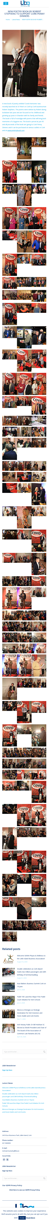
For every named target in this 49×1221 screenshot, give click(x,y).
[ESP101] (24, 764)
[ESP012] (39, 218)
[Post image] (8, 959)
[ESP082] (9, 648)
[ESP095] (24, 729)
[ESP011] (24, 218)
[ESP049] (9, 466)
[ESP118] (9, 885)
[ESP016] (9, 265)
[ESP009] (39, 189)
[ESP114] (39, 832)
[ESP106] (9, 786)
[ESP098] (24, 753)
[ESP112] (9, 838)
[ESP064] (9, 558)
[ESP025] (9, 314)
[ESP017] (24, 259)
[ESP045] (39, 432)
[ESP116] (24, 862)
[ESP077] (24, 626)
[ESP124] (9, 925)
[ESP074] (24, 615)
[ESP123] (39, 902)
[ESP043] (9, 432)
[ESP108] (39, 792)
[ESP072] (39, 592)
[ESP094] (9, 735)
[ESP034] (9, 384)
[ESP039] (39, 405)
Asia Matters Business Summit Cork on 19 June (31, 985)
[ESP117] (39, 862)
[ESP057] (39, 494)
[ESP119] (24, 879)
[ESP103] (9, 775)
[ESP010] (9, 218)
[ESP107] (24, 786)
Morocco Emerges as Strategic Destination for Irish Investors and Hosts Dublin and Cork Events (29, 1013)
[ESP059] (24, 517)
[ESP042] (39, 421)
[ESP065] (24, 558)
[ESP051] (39, 466)
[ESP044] (24, 432)
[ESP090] (39, 683)
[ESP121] (9, 902)
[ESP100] (9, 764)
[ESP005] (24, 165)
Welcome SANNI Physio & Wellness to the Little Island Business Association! (31, 957)
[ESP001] (9, 142)
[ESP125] (24, 925)
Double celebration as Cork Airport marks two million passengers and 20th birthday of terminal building (31, 972)
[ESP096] (39, 735)
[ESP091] (9, 706)
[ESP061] (9, 534)
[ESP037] (9, 402)
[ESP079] (9, 637)
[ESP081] (39, 637)
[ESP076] (9, 626)
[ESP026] (24, 308)
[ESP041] (24, 421)
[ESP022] (9, 295)
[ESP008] (24, 195)
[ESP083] (24, 648)
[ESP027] (39, 308)
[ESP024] (39, 296)
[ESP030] (39, 335)
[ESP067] (9, 581)
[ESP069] (39, 581)
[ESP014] (24, 241)
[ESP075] (39, 615)
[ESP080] (24, 637)
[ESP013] (9, 235)
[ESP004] (9, 172)
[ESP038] (24, 401)
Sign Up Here (7, 1070)
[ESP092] (24, 712)
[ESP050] (24, 466)
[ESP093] (39, 707)
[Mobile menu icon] (5, 3)
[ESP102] (39, 764)
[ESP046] (9, 449)
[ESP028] (9, 332)
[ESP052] (9, 477)
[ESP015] (39, 241)
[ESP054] (39, 477)
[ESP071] (24, 598)
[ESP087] (39, 665)
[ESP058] (9, 511)
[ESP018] (39, 260)
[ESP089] (24, 683)
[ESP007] (9, 189)
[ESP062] (24, 534)
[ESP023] (24, 295)
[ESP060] (39, 511)
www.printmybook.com (15, 130)
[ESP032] (24, 361)
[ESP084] (39, 648)
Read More (30, 1218)
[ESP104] (24, 775)
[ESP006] (39, 172)
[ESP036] (39, 384)
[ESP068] (24, 581)
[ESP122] (24, 908)
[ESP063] (39, 541)
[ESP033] (39, 359)
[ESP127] (9, 936)
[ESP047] (24, 443)
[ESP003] (39, 142)
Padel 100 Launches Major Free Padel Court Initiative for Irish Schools (31, 998)
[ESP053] (24, 477)
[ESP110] (24, 815)
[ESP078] (39, 626)
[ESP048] (39, 443)
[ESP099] (39, 753)
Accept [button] (22, 1218)
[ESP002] (24, 148)
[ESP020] (24, 282)
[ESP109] (9, 809)
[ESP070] (9, 598)
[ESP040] (9, 421)
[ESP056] (24, 488)
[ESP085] (9, 665)
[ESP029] (24, 337)
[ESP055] (9, 488)
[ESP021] (39, 282)
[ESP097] (9, 753)
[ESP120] (39, 885)
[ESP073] (9, 615)
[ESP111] (39, 815)
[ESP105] (39, 775)
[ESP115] (9, 855)
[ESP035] (24, 384)
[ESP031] (9, 354)
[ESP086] (24, 665)
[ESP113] (24, 832)
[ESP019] (9, 283)
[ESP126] (39, 925)
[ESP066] (39, 564)
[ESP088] (9, 689)
